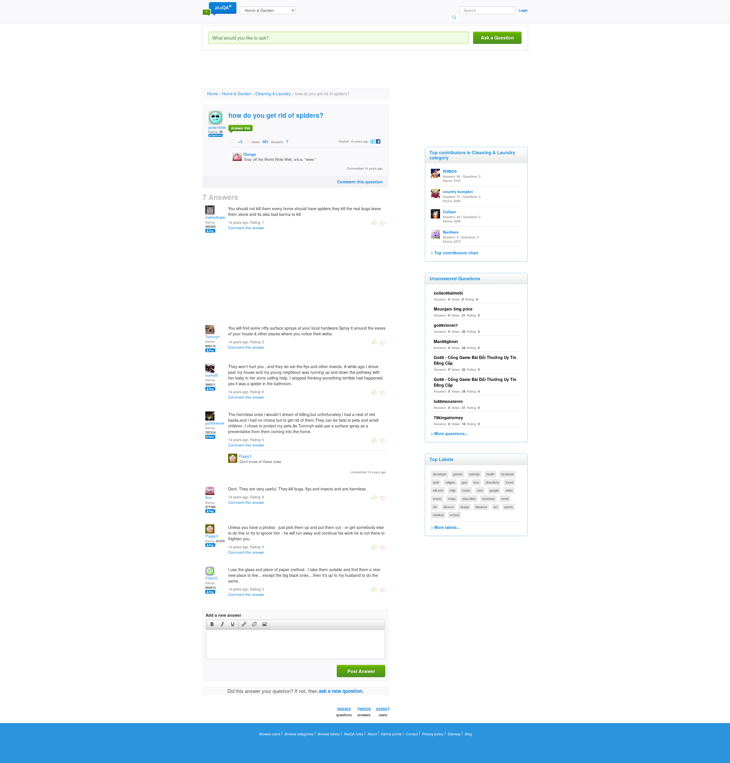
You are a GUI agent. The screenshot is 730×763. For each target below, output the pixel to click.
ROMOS (450, 171)
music (466, 490)
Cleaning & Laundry (273, 93)
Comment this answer (246, 227)
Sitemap (454, 733)
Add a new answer (223, 615)
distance (481, 506)
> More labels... (445, 527)
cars (480, 490)
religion (450, 482)
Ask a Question (497, 37)
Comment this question (360, 181)
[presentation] (212, 625)
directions (492, 482)
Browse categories (299, 733)
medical (438, 514)
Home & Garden (236, 93)
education (469, 498)
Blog (468, 733)
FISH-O (211, 578)
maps (452, 498)
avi (496, 506)
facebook (507, 474)
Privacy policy (432, 733)
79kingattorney (448, 417)
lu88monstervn (448, 401)
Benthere (451, 232)
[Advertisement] (306, 74)
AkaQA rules (353, 733)
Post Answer (361, 671)
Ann (208, 497)
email (504, 498)
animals (474, 474)
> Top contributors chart (454, 252)
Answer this (240, 128)
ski (435, 506)
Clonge (249, 154)
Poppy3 (245, 456)
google (494, 490)
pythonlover (214, 423)
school (454, 514)
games (458, 474)
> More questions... (449, 433)
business (488, 498)
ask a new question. (341, 690)
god (464, 482)
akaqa (464, 506)
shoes (437, 498)
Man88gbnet (446, 341)
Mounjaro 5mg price (453, 309)
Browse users (269, 733)
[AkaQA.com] (219, 8)
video (509, 490)
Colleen (449, 211)
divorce (448, 506)
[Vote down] (247, 141)
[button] (212, 624)
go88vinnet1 (446, 325)
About (372, 733)
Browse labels (329, 733)
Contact (412, 733)
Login (523, 10)
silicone (438, 490)
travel (509, 482)
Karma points (391, 733)
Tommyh (212, 336)
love (476, 482)
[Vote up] (233, 141)
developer (440, 474)
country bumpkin (458, 191)
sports (508, 506)
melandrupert (216, 217)
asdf (436, 482)
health (490, 474)
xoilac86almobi (448, 293)
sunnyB (211, 375)
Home (212, 93)
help (452, 490)
